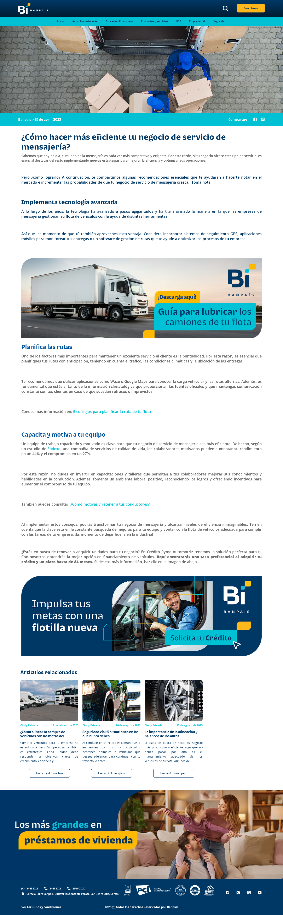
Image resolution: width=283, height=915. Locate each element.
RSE (178, 21)
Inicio (60, 21)
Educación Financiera (119, 21)
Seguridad (219, 21)
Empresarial (197, 21)
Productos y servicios (154, 21)
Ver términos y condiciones (41, 907)
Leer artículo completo (49, 773)
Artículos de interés (84, 21)
